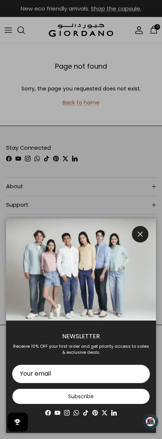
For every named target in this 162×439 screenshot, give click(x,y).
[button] (147, 421)
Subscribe (81, 396)
